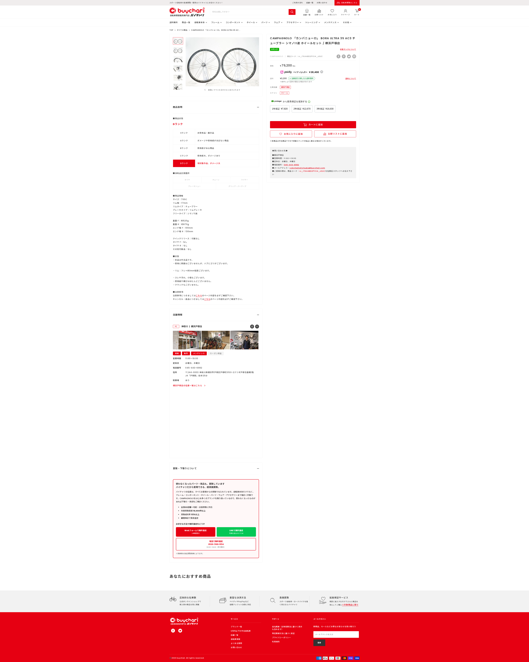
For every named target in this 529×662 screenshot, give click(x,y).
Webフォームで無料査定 (195, 531)
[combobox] (249, 12)
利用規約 (276, 641)
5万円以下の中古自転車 (241, 631)
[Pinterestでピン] (344, 56)
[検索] (292, 12)
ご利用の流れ (297, 3)
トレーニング (311, 22)
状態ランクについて (348, 49)
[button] (291, 133)
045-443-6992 (291, 164)
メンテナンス (330, 22)
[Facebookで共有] (338, 56)
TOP (171, 30)
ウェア (277, 22)
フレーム (215, 22)
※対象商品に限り (350, 604)
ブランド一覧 (236, 626)
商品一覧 (186, 22)
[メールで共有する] (354, 56)
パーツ (264, 22)
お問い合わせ (322, 3)
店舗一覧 (309, 3)
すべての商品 (182, 30)
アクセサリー (293, 22)
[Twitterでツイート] (349, 56)
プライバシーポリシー (281, 637)
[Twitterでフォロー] (180, 631)
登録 (319, 642)
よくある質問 (236, 643)
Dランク (274, 49)
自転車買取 (235, 639)
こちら (199, 295)
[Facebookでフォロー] (173, 631)
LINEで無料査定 (236, 531)
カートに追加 (316, 124)
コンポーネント (233, 22)
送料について (350, 78)
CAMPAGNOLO (276, 56)
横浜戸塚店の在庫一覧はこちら (187, 385)
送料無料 (173, 22)
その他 (346, 22)
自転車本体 (199, 22)
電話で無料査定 (216, 544)
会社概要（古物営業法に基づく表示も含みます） (287, 627)
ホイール (251, 22)
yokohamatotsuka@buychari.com (307, 168)
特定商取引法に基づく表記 (283, 633)
